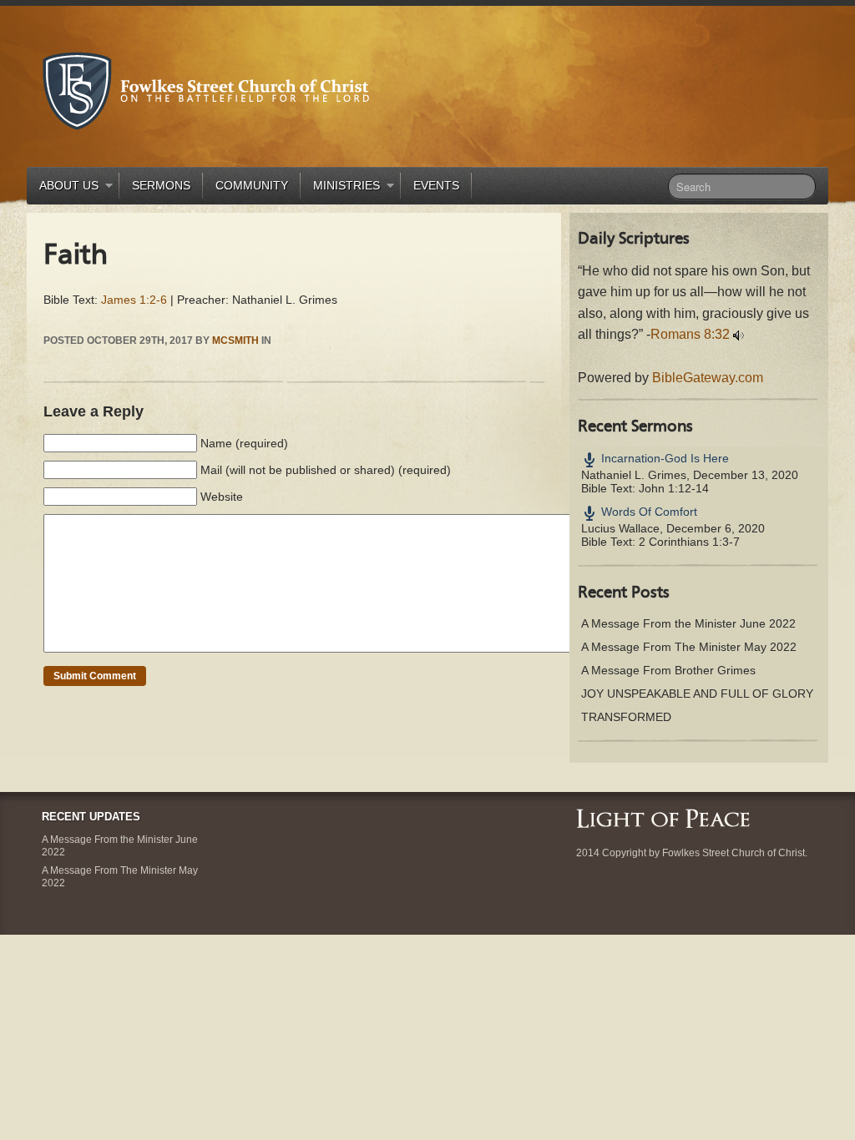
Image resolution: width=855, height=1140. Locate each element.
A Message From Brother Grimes (668, 670)
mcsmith (235, 340)
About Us (63, 188)
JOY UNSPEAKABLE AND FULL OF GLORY (697, 693)
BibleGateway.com (707, 378)
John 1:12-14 (674, 488)
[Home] (663, 818)
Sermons (161, 185)
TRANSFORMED (626, 717)
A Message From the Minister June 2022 (688, 623)
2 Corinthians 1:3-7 (689, 541)
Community (251, 185)
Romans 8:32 (690, 334)
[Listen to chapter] (738, 334)
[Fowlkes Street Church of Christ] (206, 90)
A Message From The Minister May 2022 (689, 646)
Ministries (340, 188)
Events (436, 185)
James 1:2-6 (134, 299)
